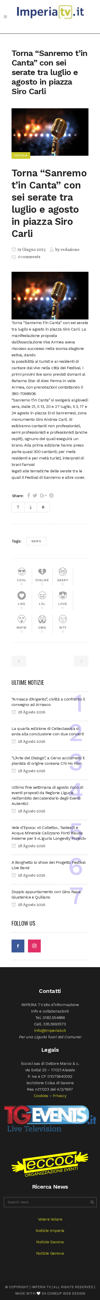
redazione (70, 250)
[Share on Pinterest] (51, 495)
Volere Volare (50, 1219)
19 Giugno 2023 (31, 250)
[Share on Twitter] (35, 495)
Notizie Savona (50, 1241)
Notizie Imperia (50, 1230)
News (36, 541)
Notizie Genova (50, 1253)
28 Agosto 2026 (31, 712)
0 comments (29, 257)
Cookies (41, 1095)
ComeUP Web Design (66, 1293)
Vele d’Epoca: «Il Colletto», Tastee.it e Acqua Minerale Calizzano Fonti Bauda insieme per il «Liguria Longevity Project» (49, 833)
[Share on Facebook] (28, 495)
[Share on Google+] (43, 495)
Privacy (59, 1095)
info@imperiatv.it (50, 1030)
